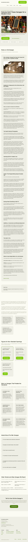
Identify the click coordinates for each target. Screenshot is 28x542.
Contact (20, 5)
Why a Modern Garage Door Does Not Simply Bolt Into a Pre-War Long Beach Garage (14, 58)
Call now (5, 373)
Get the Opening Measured (15, 38)
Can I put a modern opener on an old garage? (9, 467)
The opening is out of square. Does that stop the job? (10, 455)
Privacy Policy (18, 531)
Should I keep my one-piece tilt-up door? (9, 450)
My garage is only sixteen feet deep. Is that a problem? (10, 444)
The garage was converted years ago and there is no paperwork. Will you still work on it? (14, 461)
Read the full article (6, 278)
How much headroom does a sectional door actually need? (11, 439)
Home (7, 5)
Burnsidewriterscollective (5, 2)
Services (11, 5)
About (14, 5)
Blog (17, 5)
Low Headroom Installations (10, 531)
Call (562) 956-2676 (22, 2)
